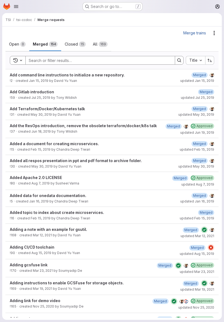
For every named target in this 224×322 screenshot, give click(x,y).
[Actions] (214, 33)
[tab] (17, 44)
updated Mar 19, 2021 (197, 289)
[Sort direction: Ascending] (209, 60)
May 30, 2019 (41, 114)
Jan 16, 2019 (39, 201)
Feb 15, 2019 (41, 149)
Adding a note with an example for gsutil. (48, 229)
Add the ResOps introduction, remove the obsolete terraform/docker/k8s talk (83, 125)
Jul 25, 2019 (40, 98)
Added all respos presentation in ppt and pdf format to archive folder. (76, 160)
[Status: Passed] (204, 229)
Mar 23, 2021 (43, 271)
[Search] (179, 60)
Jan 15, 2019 (38, 81)
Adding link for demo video (35, 300)
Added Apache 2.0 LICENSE (36, 177)
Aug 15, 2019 (41, 253)
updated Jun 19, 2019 (197, 132)
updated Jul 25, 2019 (197, 98)
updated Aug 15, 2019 (197, 254)
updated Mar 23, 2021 (197, 272)
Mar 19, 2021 (42, 289)
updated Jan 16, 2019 (197, 201)
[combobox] (195, 60)
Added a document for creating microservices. (54, 143)
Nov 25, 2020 (43, 306)
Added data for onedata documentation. (48, 195)
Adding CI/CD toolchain (32, 247)
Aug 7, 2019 (40, 183)
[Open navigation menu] (16, 6)
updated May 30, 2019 (196, 114)
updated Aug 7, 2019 (197, 184)
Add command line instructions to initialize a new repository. (67, 75)
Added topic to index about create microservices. (57, 212)
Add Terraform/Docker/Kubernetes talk (47, 108)
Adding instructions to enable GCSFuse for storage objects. (67, 283)
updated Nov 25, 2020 (196, 307)
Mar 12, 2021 (42, 235)
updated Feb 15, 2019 (197, 149)
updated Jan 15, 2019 (197, 81)
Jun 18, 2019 (41, 131)
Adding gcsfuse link (29, 265)
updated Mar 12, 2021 (197, 236)
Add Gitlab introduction (32, 92)
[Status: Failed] (211, 247)
